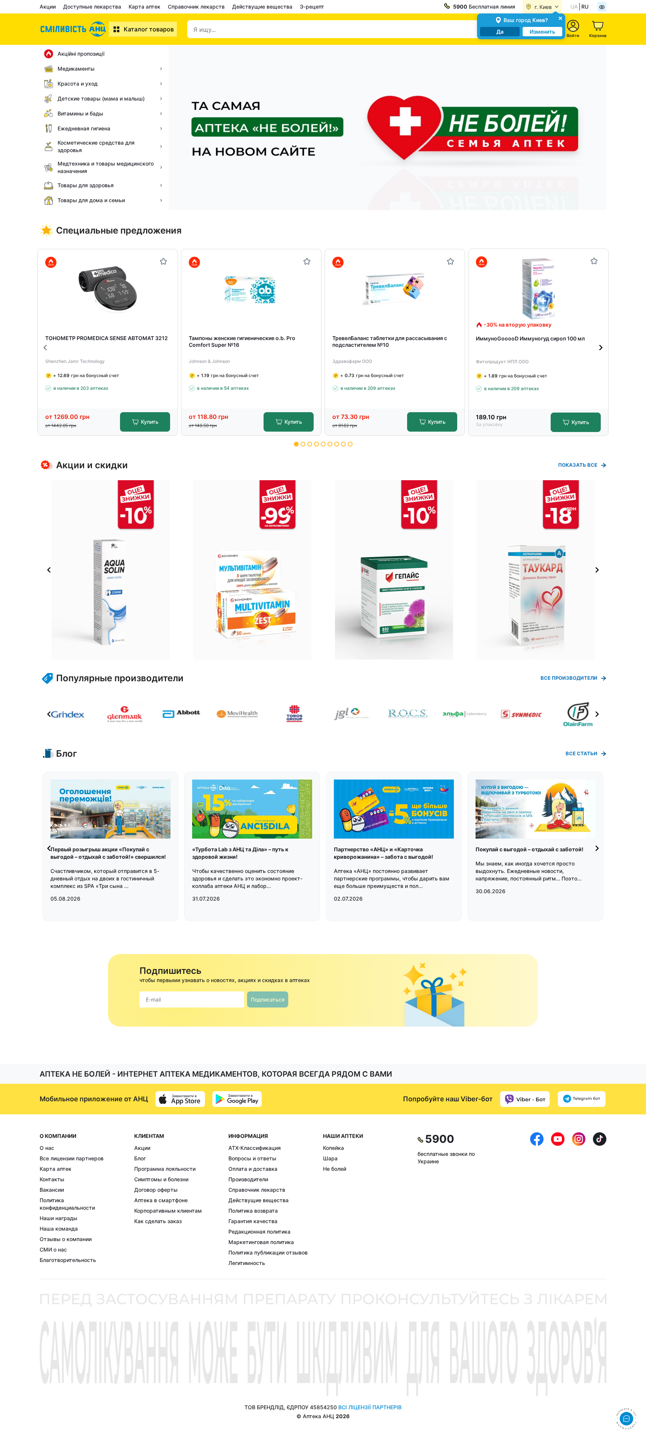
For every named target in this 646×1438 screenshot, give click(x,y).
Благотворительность (68, 1260)
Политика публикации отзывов (268, 1252)
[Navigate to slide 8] (343, 444)
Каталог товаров (149, 29)
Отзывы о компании (66, 1239)
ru (584, 6)
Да (500, 31)
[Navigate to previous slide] (45, 347)
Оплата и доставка (252, 1169)
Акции (48, 6)
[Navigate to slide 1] (296, 444)
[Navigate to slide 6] (329, 444)
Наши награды (58, 1218)
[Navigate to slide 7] (336, 444)
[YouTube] (558, 1199)
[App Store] (180, 1099)
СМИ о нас (53, 1249)
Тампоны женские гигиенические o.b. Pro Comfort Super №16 (242, 341)
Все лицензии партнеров (72, 1158)
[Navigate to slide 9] (350, 444)
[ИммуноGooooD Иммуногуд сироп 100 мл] (538, 288)
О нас (47, 1148)
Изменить (542, 31)
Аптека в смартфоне (161, 1200)
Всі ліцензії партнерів (370, 1407)
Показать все (577, 465)
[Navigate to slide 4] (316, 444)
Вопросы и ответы (252, 1158)
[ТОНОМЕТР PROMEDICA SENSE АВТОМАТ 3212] (108, 289)
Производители (248, 1179)
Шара (330, 1158)
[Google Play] (237, 1099)
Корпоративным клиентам (168, 1210)
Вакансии (52, 1189)
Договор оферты (156, 1189)
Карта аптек (144, 6)
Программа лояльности (165, 1169)
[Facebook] (537, 1199)
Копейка (333, 1148)
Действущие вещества (262, 6)
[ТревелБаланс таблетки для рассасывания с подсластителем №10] (395, 289)
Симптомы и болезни (161, 1179)
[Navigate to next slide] (600, 347)
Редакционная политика (259, 1231)
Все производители (569, 678)
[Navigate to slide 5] (323, 444)
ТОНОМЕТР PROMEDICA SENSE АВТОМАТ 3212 (106, 338)
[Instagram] (578, 1199)
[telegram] (581, 1099)
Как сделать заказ (158, 1221)
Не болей (334, 1169)
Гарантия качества (252, 1221)
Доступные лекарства (92, 6)
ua (574, 6)
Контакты (52, 1179)
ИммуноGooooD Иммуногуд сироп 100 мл (530, 338)
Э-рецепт (312, 6)
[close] (560, 17)
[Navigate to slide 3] (309, 444)
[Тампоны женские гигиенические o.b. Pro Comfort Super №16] (251, 289)
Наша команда (59, 1228)
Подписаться (267, 999)
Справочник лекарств (196, 6)
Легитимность (246, 1263)
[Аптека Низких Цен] (74, 29)
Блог (140, 1158)
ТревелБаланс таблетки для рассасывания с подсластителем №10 (389, 341)
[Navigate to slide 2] (303, 444)
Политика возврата (253, 1210)
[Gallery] (323, 570)
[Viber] (525, 1099)
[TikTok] (599, 1199)
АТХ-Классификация (254, 1148)
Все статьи (581, 753)
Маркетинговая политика (261, 1242)
